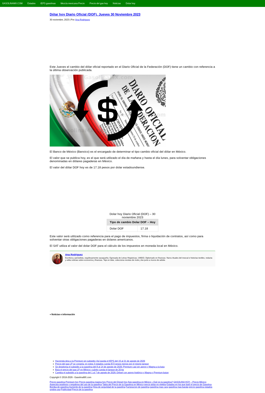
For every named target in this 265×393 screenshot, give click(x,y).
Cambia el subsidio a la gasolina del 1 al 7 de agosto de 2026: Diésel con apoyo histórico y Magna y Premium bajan (112, 372)
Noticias (117, 3)
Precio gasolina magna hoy (92, 382)
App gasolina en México (139, 382)
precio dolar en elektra (155, 384)
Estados (31, 3)
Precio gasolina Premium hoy (64, 382)
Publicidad (66, 389)
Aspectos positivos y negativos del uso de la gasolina (76, 384)
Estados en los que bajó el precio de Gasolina (189, 384)
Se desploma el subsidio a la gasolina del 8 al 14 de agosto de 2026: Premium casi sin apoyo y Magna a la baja (110, 367)
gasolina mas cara (159, 387)
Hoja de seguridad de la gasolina (109, 387)
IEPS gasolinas (48, 3)
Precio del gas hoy (99, 3)
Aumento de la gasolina (80, 387)
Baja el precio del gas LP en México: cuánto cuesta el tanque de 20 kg (89, 370)
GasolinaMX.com (12, 3)
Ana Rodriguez (82, 20)
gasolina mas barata (178, 387)
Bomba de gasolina (59, 387)
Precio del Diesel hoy (116, 382)
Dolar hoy (130, 3)
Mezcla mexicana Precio (73, 3)
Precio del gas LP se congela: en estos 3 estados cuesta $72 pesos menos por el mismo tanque (102, 364)
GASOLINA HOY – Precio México (189, 382)
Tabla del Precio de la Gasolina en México (123, 384)
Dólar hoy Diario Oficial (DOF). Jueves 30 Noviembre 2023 (95, 14)
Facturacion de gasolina (137, 387)
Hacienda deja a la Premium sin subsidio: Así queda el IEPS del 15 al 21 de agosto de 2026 (100, 361)
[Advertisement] (132, 42)
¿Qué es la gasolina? (162, 382)
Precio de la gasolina (82, 389)
